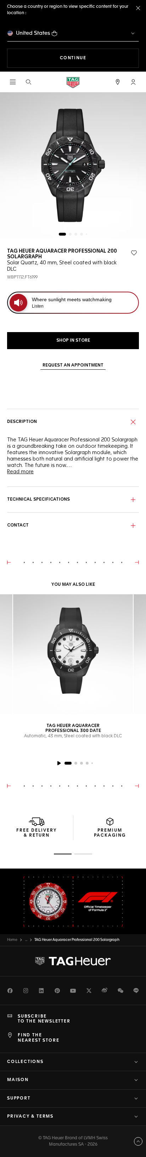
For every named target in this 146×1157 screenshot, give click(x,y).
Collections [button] (25, 1062)
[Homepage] (73, 82)
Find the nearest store (38, 1037)
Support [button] (18, 1098)
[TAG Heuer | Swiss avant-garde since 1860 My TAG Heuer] (73, 961)
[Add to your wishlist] (134, 253)
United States (33, 33)
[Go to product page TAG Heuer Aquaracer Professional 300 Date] (73, 654)
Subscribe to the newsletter (44, 1019)
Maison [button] (18, 1080)
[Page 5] (86, 234)
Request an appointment (73, 365)
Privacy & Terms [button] (30, 1116)
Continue (99, 58)
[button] (133, 82)
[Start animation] (58, 763)
